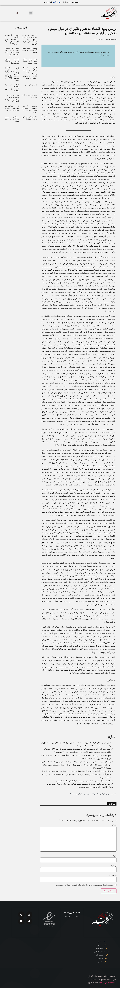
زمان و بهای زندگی (31, 84)
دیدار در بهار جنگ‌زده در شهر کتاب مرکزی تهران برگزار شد (12, 87)
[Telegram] (21, 914)
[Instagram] (29, 914)
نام (114, 856)
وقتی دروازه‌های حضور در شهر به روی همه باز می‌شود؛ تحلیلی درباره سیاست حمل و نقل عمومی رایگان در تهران (12, 73)
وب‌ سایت (112, 875)
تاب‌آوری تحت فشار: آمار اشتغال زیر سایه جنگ (29, 50)
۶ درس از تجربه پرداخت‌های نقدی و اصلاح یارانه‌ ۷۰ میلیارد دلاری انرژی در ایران (29, 39)
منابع (111, 737)
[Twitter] (29, 921)
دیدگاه (113, 825)
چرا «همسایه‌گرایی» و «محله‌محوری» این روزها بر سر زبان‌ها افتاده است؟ (12, 98)
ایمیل (113, 866)
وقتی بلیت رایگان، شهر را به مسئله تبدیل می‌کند (29, 61)
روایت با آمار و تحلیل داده (72, 917)
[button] (31, 13)
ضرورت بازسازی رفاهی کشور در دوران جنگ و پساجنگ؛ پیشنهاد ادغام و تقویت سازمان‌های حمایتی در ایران (29, 72)
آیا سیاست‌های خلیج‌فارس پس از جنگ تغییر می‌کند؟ (12, 108)
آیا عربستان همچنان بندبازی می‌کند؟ (29, 118)
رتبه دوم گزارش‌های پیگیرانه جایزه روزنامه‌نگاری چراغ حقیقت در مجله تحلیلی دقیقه (12, 39)
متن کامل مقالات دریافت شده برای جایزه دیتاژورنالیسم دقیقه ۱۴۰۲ (87, 794)
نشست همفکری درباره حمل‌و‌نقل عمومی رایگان (12, 61)
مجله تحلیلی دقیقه (72, 912)
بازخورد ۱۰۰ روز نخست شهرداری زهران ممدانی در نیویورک (29, 109)
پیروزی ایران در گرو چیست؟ (29, 96)
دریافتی (108, 794)
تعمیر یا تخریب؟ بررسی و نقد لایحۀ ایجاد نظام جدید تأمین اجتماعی (12, 51)
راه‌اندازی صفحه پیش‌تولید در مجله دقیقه (12, 119)
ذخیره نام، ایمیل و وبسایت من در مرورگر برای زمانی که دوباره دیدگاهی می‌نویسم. (85, 885)
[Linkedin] (21, 921)
